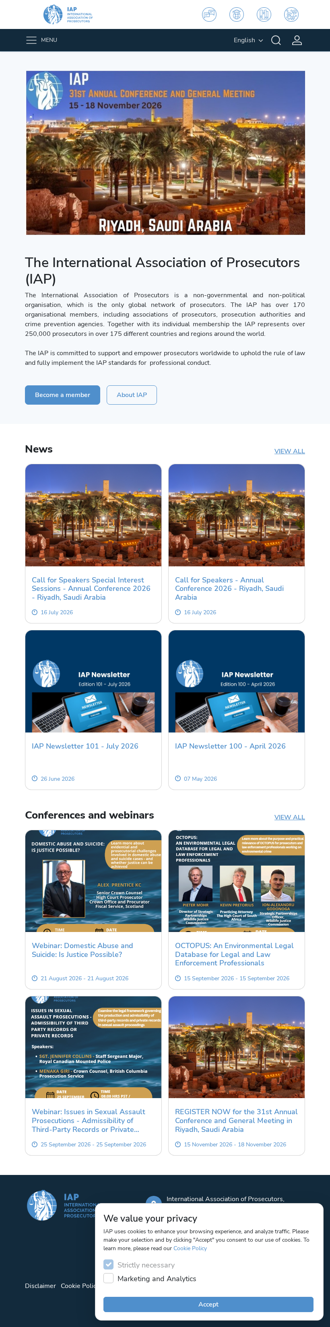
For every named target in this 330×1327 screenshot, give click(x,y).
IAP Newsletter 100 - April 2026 (230, 746)
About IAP (132, 395)
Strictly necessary (146, 1265)
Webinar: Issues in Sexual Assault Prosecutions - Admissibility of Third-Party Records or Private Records (88, 1121)
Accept (208, 1304)
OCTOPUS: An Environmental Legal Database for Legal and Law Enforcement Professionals (234, 955)
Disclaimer (40, 1286)
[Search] (276, 40)
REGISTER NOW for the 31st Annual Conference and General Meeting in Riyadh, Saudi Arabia (236, 1121)
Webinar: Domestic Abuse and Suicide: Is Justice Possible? (82, 950)
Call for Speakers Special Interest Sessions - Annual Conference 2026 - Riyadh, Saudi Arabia (91, 589)
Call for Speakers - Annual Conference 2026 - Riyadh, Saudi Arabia (229, 589)
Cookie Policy (190, 1248)
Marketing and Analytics (157, 1279)
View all (289, 451)
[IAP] (73, 14)
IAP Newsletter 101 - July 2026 (85, 746)
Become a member (62, 395)
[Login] (297, 40)
